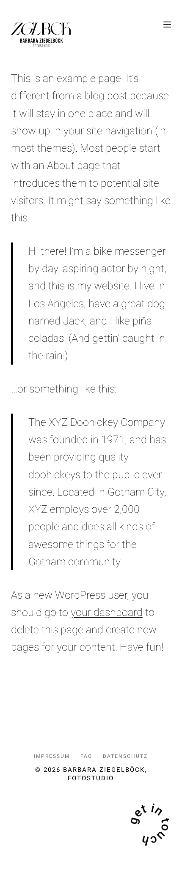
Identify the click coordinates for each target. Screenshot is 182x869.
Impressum (52, 756)
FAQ (86, 756)
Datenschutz (125, 756)
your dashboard (107, 612)
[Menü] (167, 24)
